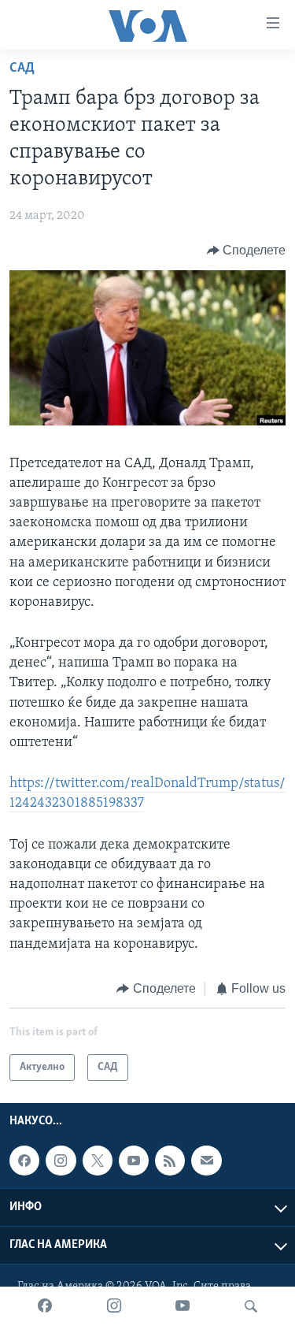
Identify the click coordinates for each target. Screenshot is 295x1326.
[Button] (246, 250)
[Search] (251, 1306)
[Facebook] (44, 1306)
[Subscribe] (206, 1161)
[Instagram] (114, 1306)
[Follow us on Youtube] (134, 1161)
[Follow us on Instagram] (61, 1161)
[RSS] (170, 1161)
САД (22, 68)
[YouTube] (182, 1306)
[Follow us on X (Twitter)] (97, 1161)
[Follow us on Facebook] (24, 1161)
